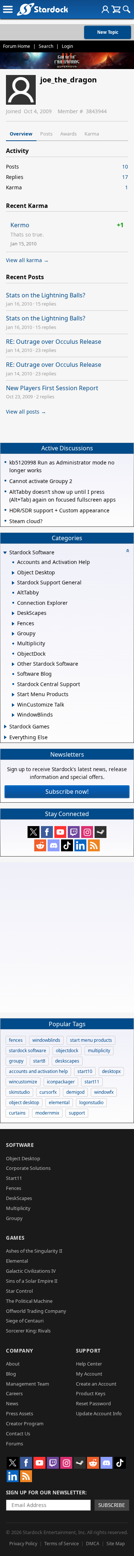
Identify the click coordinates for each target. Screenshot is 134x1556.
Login (67, 46)
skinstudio (19, 1092)
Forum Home (16, 46)
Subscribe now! (67, 791)
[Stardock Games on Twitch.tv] (73, 832)
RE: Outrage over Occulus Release (53, 341)
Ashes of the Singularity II (34, 1250)
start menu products (91, 1040)
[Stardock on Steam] (100, 832)
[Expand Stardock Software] (5, 553)
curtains (17, 1113)
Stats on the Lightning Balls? (45, 295)
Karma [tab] (91, 133)
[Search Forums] (126, 9)
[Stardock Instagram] (87, 832)
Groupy (14, 1218)
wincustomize (23, 1082)
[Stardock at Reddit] (40, 845)
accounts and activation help (38, 1071)
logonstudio (91, 1102)
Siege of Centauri (25, 1320)
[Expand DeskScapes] (13, 613)
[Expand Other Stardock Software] (13, 664)
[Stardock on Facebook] (47, 832)
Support (88, 1350)
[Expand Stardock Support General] (13, 583)
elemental (59, 1102)
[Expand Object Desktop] (13, 573)
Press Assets (19, 1413)
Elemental (17, 1260)
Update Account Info (99, 1413)
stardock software (27, 1050)
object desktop (24, 1102)
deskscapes (67, 1061)
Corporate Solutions (28, 1168)
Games (15, 1237)
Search (46, 46)
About (13, 1363)
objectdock (67, 1050)
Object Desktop (23, 1158)
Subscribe (111, 1504)
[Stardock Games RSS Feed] (93, 845)
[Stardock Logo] (42, 9)
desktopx (111, 1071)
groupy (16, 1061)
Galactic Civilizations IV (31, 1271)
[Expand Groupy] (13, 634)
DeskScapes (19, 1198)
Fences (13, 1188)
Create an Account (96, 1383)
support (77, 1113)
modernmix (47, 1113)
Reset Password (93, 1403)
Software (20, 1144)
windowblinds (46, 1040)
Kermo (19, 225)
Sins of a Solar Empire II (31, 1281)
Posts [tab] (46, 133)
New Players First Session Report (52, 388)
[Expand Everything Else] (5, 737)
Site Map (115, 1543)
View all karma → (27, 260)
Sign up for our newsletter (45, 1492)
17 (125, 176)
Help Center (89, 1363)
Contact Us (18, 1433)
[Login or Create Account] (105, 9)
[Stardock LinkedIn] (80, 845)
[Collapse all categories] (127, 550)
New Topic (107, 32)
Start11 (14, 1178)
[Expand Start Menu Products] (13, 695)
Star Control (19, 1291)
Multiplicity (18, 1208)
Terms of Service (61, 1543)
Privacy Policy (23, 1543)
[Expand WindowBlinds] (13, 715)
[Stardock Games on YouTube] (60, 832)
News (12, 1403)
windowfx (104, 1092)
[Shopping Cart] (116, 9)
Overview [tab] (21, 133)
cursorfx (48, 1092)
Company (19, 1350)
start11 (91, 1082)
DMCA (92, 1543)
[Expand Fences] (13, 624)
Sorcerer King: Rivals (28, 1330)
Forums (14, 1443)
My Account (89, 1373)
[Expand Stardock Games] (5, 726)
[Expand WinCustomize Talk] (13, 705)
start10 (84, 1071)
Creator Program (25, 1423)
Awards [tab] (68, 133)
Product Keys (90, 1393)
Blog (11, 1373)
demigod (75, 1092)
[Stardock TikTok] (67, 845)
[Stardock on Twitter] (33, 832)
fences (16, 1040)
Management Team (27, 1383)
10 (125, 166)
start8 (39, 1061)
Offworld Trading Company (36, 1311)
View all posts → (26, 411)
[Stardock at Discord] (53, 845)
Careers (14, 1393)
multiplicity (99, 1050)
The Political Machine (29, 1301)
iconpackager (61, 1082)
